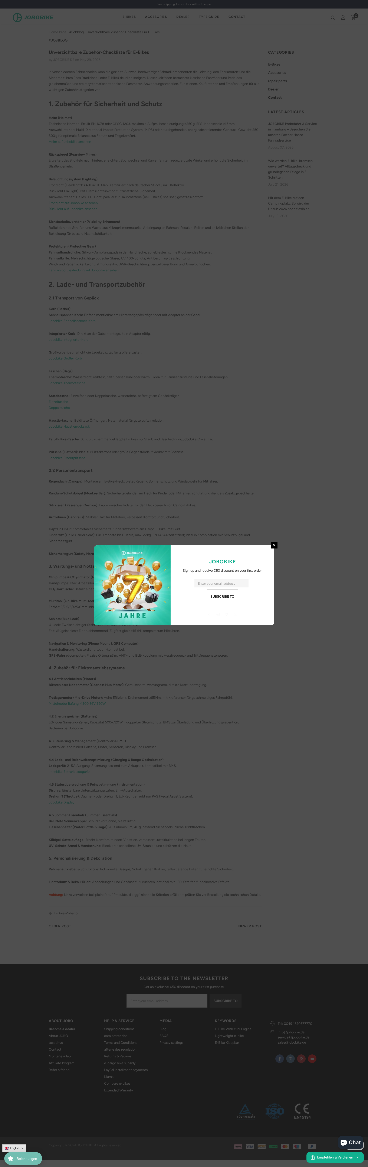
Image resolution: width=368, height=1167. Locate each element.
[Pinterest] (227, 614)
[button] (14, 1148)
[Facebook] (209, 614)
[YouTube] (235, 614)
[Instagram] (218, 614)
